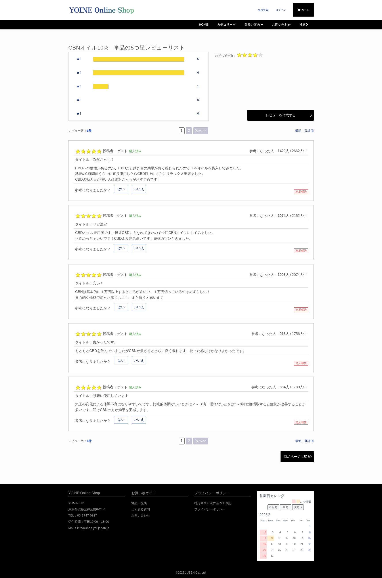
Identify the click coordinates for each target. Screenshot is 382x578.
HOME (203, 24)
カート (305, 9)
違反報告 (301, 191)
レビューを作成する (281, 115)
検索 (303, 24)
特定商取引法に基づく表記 (212, 503)
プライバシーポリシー (209, 509)
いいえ (139, 189)
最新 (298, 130)
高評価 (309, 130)
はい (121, 189)
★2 (78, 99)
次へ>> (200, 130)
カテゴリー (225, 24)
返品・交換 (139, 503)
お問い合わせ (281, 24)
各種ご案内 (252, 24)
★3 (78, 86)
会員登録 (263, 9)
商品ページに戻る (297, 456)
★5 (78, 59)
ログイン (280, 9)
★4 (78, 72)
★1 (78, 113)
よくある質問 (140, 509)
